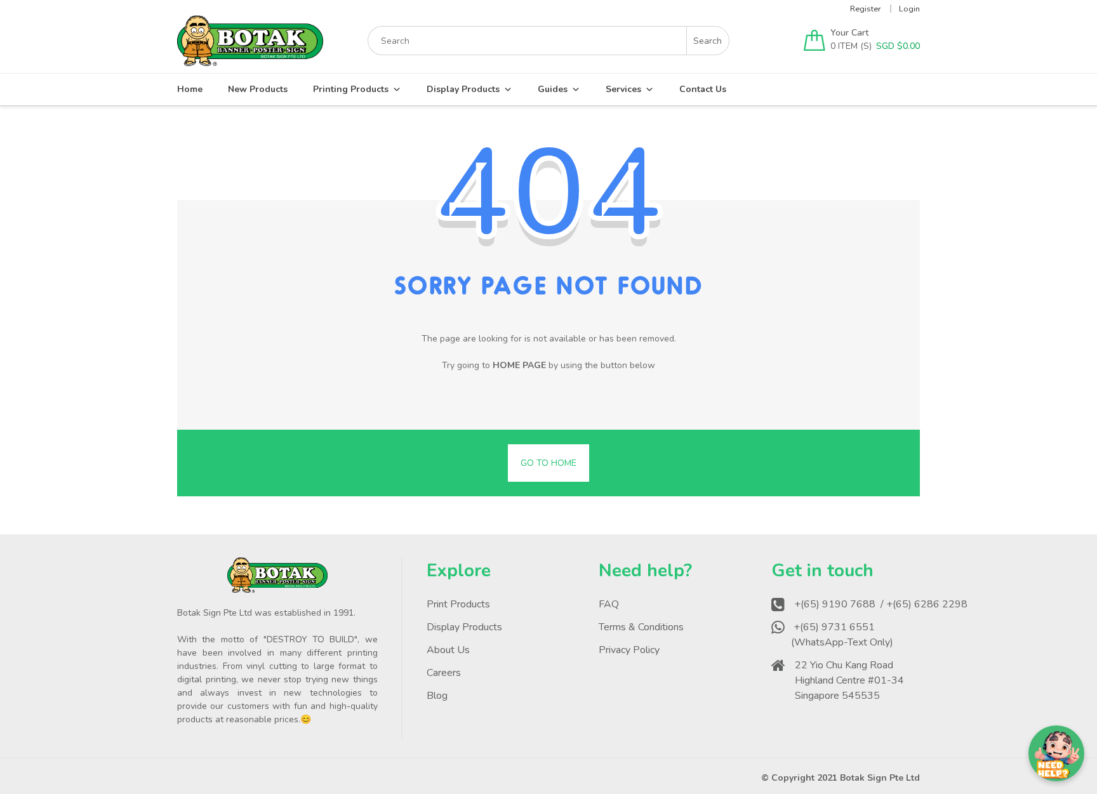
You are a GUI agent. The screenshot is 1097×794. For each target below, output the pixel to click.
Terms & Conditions (641, 627)
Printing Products (351, 89)
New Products (258, 89)
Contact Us (702, 89)
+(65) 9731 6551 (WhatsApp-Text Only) (843, 634)
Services (623, 89)
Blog (437, 696)
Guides (553, 89)
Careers (444, 673)
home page (519, 365)
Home (190, 89)
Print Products (458, 604)
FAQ (609, 604)
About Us (448, 650)
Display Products (463, 89)
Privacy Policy (629, 650)
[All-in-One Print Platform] (250, 60)
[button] (1056, 753)
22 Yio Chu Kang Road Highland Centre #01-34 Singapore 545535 (849, 680)
